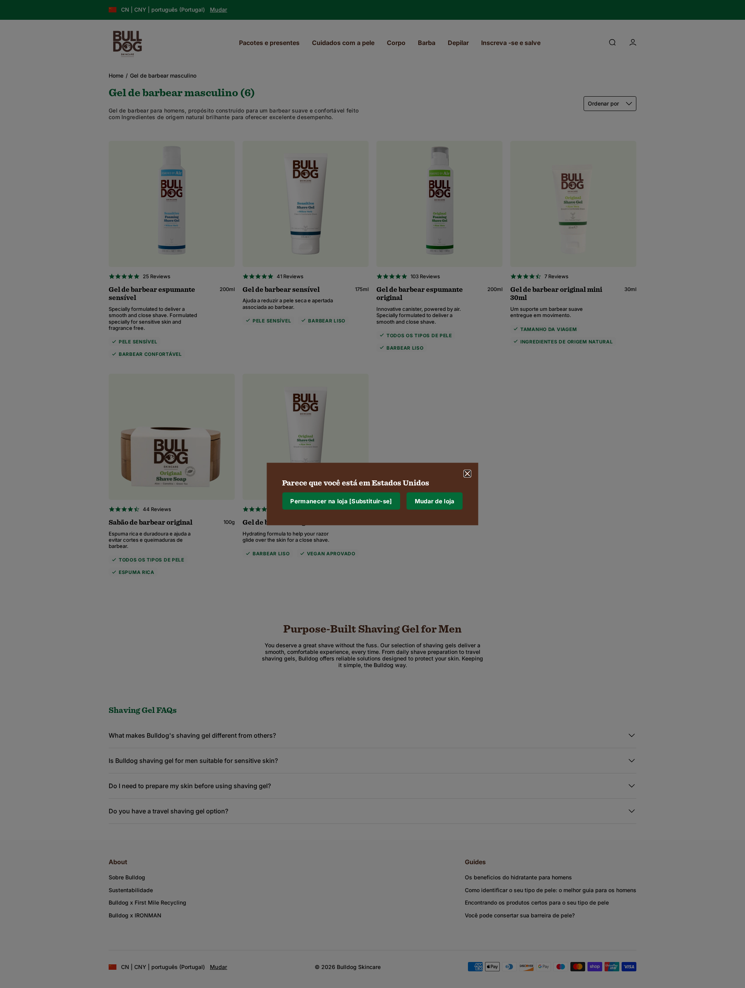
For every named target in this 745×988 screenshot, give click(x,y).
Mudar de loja (435, 500)
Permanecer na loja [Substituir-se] (341, 500)
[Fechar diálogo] (467, 474)
